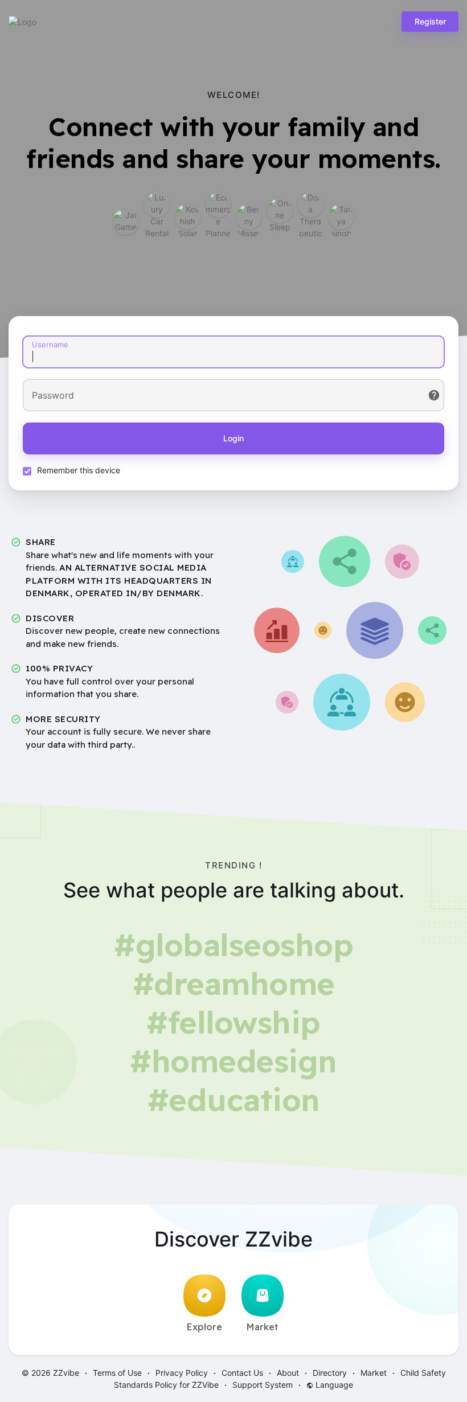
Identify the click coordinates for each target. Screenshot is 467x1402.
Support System (262, 1384)
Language (333, 1384)
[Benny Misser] (249, 216)
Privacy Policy (181, 1373)
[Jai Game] (126, 222)
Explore (204, 1327)
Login (233, 438)
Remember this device (78, 470)
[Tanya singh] (341, 216)
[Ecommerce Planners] (218, 204)
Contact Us (242, 1373)
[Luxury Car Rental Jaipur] (157, 204)
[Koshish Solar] (187, 216)
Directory (330, 1373)
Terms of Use (117, 1373)
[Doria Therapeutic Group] (310, 204)
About (288, 1373)
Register (430, 21)
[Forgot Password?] (434, 395)
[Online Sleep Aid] (280, 210)
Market (262, 1327)
